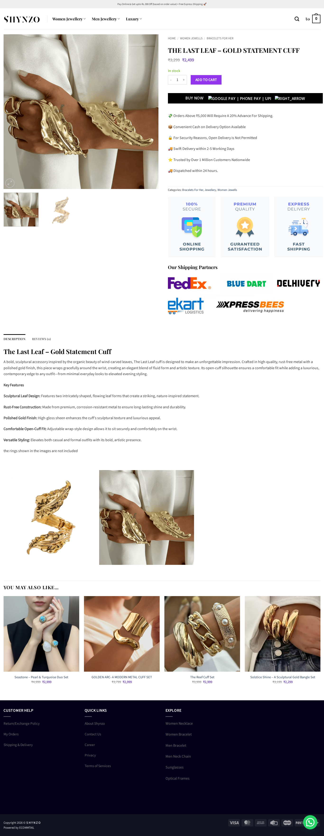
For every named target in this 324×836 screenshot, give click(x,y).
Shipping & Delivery (18, 744)
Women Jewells (191, 38)
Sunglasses (175, 767)
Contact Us (93, 734)
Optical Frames (178, 778)
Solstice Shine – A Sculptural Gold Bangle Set (282, 677)
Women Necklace (179, 723)
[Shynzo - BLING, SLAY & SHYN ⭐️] (22, 19)
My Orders (11, 734)
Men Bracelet (176, 745)
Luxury (132, 18)
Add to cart (206, 79)
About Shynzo (95, 723)
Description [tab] (14, 339)
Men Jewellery (104, 18)
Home (172, 38)
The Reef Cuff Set (202, 677)
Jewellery (210, 190)
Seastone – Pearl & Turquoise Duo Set (41, 677)
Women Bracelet (179, 734)
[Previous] (12, 111)
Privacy (90, 755)
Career (90, 744)
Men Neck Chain (178, 756)
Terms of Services (98, 766)
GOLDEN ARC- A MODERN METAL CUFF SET (122, 677)
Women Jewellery (67, 18)
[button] (312, 19)
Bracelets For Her (220, 38)
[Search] (297, 19)
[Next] (149, 111)
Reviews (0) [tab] (41, 339)
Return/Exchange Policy (22, 723)
